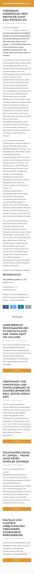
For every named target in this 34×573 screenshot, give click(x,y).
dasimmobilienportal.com (16, 3)
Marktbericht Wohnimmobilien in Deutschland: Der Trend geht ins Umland (15, 331)
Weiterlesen (17, 370)
